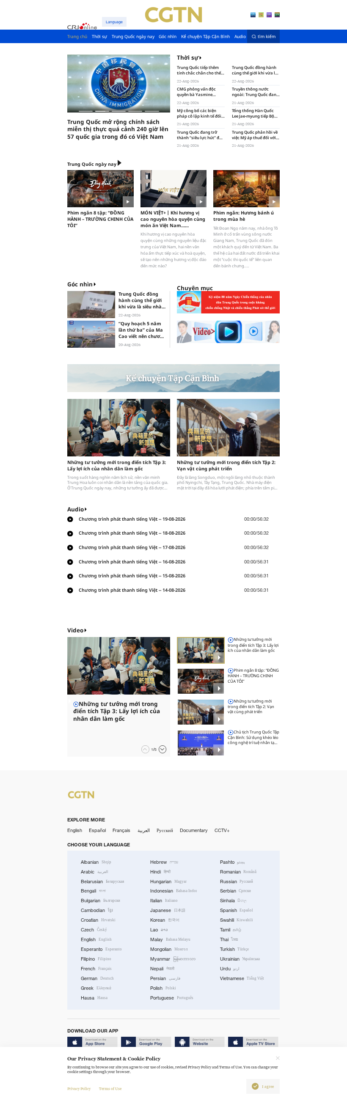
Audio (75, 509)
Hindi (160, 872)
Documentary (194, 830)
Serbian (235, 891)
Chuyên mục (195, 288)
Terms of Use (110, 1088)
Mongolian (168, 949)
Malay (170, 939)
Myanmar (173, 959)
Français (121, 830)
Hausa (94, 998)
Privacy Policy (79, 1088)
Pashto (232, 862)
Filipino (96, 959)
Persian (165, 978)
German (97, 978)
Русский (165, 830)
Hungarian (168, 881)
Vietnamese (242, 978)
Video (75, 630)
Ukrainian (240, 959)
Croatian (98, 920)
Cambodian (97, 910)
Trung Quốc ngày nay (91, 164)
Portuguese (171, 998)
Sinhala (233, 901)
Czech (94, 930)
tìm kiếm (266, 36)
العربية (144, 830)
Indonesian (173, 891)
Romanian (238, 872)
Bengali (93, 891)
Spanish (236, 910)
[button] (86, 111)
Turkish (234, 949)
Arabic (94, 872)
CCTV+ (222, 830)
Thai (229, 939)
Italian (164, 901)
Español (97, 830)
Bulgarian (100, 901)
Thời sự (187, 58)
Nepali (162, 969)
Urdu (230, 969)
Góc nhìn (80, 284)
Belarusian (102, 881)
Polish (163, 988)
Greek (96, 988)
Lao (159, 930)
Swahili (236, 920)
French (96, 969)
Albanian (96, 862)
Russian (236, 881)
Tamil (231, 930)
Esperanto (101, 949)
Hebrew (164, 862)
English (74, 830)
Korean (164, 920)
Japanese (167, 910)
